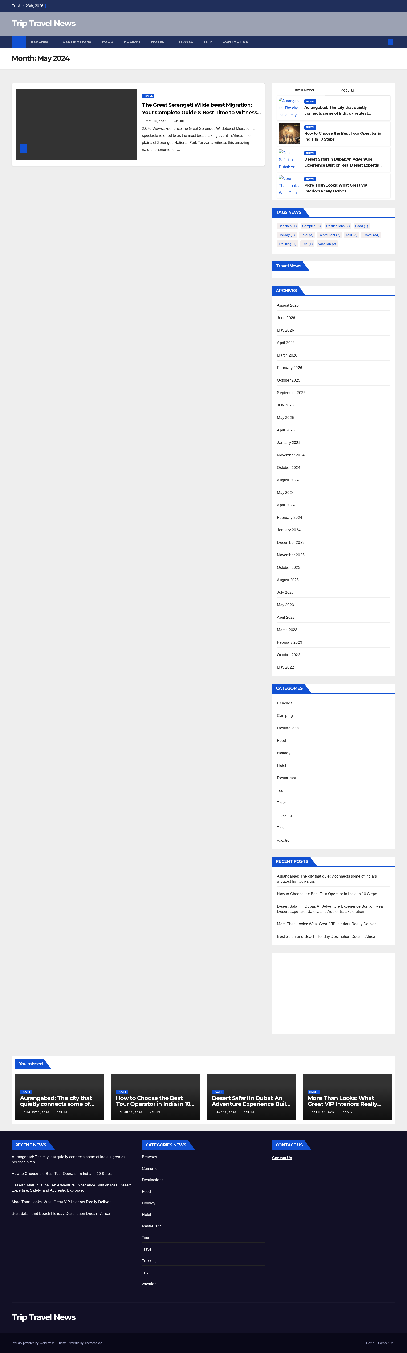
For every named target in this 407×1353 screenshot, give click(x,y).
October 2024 (288, 468)
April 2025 (286, 430)
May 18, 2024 (156, 121)
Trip (207, 42)
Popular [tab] (346, 90)
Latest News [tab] (303, 90)
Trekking (288, 244)
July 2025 (285, 405)
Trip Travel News (43, 23)
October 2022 (288, 655)
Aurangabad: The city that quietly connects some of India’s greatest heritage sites (336, 113)
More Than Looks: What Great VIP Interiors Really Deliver (326, 924)
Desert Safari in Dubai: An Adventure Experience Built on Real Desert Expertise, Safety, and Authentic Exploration (343, 165)
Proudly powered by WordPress (34, 1343)
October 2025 (288, 380)
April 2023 (286, 617)
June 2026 (286, 318)
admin (179, 121)
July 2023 (285, 592)
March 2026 (287, 355)
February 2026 (289, 368)
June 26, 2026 (131, 1112)
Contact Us (235, 42)
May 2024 (285, 493)
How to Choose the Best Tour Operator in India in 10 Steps (327, 894)
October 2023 (288, 567)
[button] (383, 42)
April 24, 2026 (323, 1112)
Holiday (132, 42)
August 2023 (288, 580)
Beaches (40, 42)
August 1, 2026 (37, 1112)
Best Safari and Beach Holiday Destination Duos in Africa (326, 937)
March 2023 (287, 630)
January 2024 (288, 530)
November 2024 (291, 455)
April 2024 (286, 505)
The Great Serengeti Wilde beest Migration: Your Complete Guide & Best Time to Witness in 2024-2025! (199, 112)
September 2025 (291, 393)
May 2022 (285, 667)
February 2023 (289, 642)
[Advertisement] (316, 990)
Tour (352, 235)
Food (108, 42)
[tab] (377, 91)
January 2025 (288, 443)
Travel (185, 42)
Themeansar (93, 1343)
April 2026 (286, 343)
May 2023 (285, 605)
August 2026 (288, 305)
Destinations (77, 42)
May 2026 (285, 330)
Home (370, 1343)
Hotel (158, 42)
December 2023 (291, 542)
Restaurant (329, 235)
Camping (311, 226)
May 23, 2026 (226, 1112)
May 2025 (285, 418)
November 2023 (291, 555)
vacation (327, 244)
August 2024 (288, 480)
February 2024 (289, 518)
